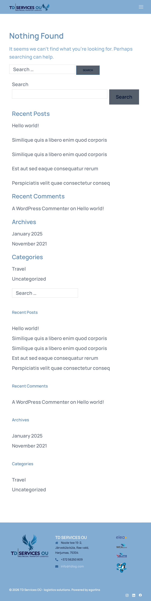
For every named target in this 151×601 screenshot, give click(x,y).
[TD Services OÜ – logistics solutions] (29, 6)
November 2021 (29, 243)
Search (20, 84)
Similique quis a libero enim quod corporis (59, 139)
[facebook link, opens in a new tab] (140, 595)
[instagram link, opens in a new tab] (127, 595)
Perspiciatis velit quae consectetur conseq (61, 183)
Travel (19, 268)
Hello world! (25, 125)
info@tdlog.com (72, 566)
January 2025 (27, 233)
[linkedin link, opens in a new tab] (133, 595)
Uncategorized (29, 278)
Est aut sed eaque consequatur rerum (55, 168)
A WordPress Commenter (40, 208)
